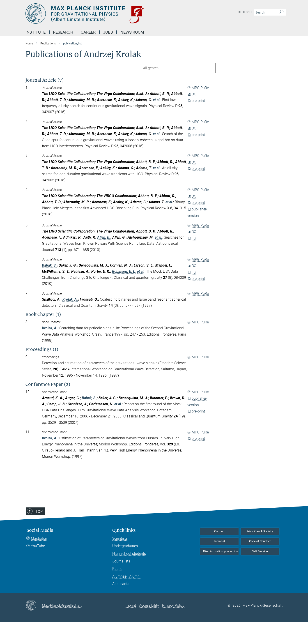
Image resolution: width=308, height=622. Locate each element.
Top (39, 511)
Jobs (108, 32)
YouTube (38, 546)
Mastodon (39, 538)
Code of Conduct (260, 541)
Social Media (40, 530)
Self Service (260, 551)
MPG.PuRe (200, 88)
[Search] (281, 12)
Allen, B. (103, 237)
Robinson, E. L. (124, 271)
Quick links (124, 530)
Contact (219, 531)
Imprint (130, 605)
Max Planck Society (260, 531)
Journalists (121, 561)
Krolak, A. (70, 299)
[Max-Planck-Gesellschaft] (33, 605)
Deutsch (245, 12)
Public (117, 569)
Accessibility (149, 605)
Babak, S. (49, 265)
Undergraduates (125, 546)
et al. (157, 100)
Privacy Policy (173, 605)
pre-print (198, 101)
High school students (129, 553)
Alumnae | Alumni (126, 576)
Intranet (219, 541)
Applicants (120, 584)
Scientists (120, 538)
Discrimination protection (220, 551)
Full (195, 238)
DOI (194, 94)
